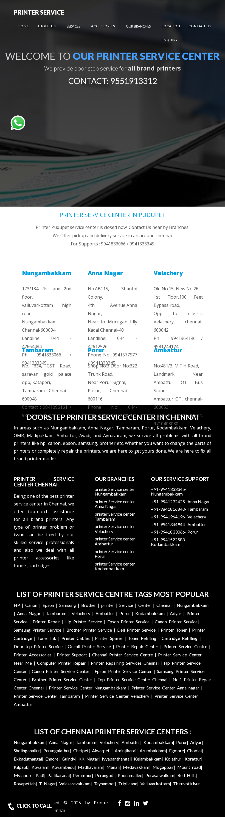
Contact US (200, 26)
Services (73, 26)
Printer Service (39, 12)
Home (23, 26)
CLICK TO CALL (34, 806)
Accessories (103, 26)
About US (46, 26)
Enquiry (170, 40)
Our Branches (138, 26)
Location (171, 26)
